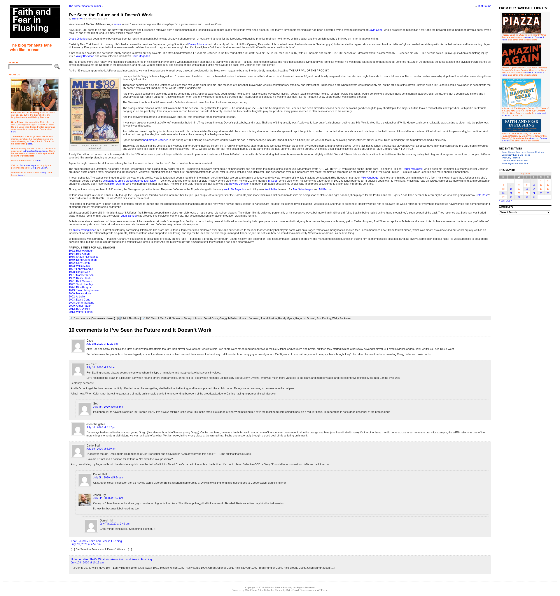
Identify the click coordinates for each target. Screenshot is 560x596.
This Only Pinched (511, 157)
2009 (72, 305)
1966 (72, 256)
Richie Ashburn (85, 250)
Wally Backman (85, 56)
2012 (72, 308)
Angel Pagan (83, 305)
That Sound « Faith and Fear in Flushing (96, 541)
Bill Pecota (325, 189)
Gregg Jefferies (78, 38)
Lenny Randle (84, 269)
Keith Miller (271, 189)
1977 (72, 269)
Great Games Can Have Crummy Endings (523, 152)
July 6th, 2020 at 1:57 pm (108, 498)
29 (519, 197)
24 (534, 193)
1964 (72, 253)
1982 (72, 278)
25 (541, 193)
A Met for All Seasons (170, 318)
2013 (72, 311)
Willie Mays (83, 266)
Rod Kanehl (83, 253)
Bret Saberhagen (303, 189)
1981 (72, 275)
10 (534, 185)
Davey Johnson (197, 44)
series (117, 24)
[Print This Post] (120, 318)
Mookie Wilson (85, 275)
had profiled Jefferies (155, 140)
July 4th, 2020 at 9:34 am (101, 367)
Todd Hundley (84, 284)
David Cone (375, 29)
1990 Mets (150, 318)
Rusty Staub (83, 278)
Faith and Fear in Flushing (278, 587)
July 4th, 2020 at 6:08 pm (108, 406)
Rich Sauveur (84, 281)
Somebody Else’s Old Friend (516, 155)
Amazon (529, 37)
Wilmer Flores (84, 311)
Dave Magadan (141, 56)
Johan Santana (85, 302)
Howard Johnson (239, 183)
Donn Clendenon (86, 259)
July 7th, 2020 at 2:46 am (115, 523)
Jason (44, 168)
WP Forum (322, 590)
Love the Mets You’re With (515, 160)
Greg (33, 168)
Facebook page (28, 165)
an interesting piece (84, 230)
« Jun (502, 201)
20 (503, 193)
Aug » (509, 201)
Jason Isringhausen (88, 290)
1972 (72, 262)
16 (527, 189)
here (13, 131)
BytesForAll (292, 590)
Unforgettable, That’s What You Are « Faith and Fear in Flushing (111, 559)
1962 (72, 250)
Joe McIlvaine (269, 318)
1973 (72, 266)
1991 (72, 281)
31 (534, 197)
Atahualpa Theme (273, 590)
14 (511, 189)
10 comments (80, 318)
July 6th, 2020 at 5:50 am (101, 448)
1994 (72, 287)
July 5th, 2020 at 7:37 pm (101, 427)
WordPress (251, 590)
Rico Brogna (83, 287)
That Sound (484, 6)
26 (548, 193)
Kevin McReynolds (235, 189)
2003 (72, 299)
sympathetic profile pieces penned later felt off (130, 180)
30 (527, 197)
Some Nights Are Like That (515, 163)
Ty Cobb (273, 180)
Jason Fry (77, 18)
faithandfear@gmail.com (35, 151)
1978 (72, 272)
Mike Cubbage (369, 177)
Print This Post (131, 318)
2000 (72, 293)
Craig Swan (83, 272)
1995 (72, 290)
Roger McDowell (413, 168)
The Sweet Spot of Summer (85, 6)
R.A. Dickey (83, 308)
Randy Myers (286, 318)
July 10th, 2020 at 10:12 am (87, 562)
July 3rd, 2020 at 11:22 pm (102, 343)
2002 (72, 296)
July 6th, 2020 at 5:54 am (108, 477)
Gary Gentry (83, 262)
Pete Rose (482, 195)
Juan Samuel (129, 215)
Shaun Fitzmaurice (87, 256)
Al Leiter (81, 296)
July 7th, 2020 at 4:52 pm (86, 544)
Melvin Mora (83, 293)
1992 (72, 284)
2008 (72, 302)
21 (511, 193)
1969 (72, 259)
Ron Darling (117, 183)
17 (534, 189)
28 (511, 197)
